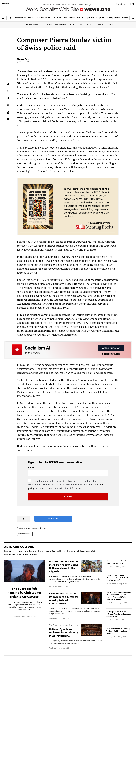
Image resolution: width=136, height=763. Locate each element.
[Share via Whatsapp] (7, 91)
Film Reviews (9, 551)
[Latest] (10, 19)
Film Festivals (9, 554)
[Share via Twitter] (7, 84)
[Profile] (133, 4)
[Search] (133, 19)
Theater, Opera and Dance (55, 551)
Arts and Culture (24, 534)
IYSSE (72, 24)
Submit (68, 496)
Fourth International (32, 24)
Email (31, 467)
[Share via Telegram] (7, 98)
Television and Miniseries (26, 551)
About (126, 4)
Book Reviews (22, 554)
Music (40, 551)
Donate (110, 24)
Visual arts (34, 554)
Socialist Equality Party (56, 24)
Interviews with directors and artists (81, 551)
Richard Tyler (23, 59)
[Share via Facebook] (7, 77)
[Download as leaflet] (7, 112)
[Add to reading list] (7, 119)
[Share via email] (7, 105)
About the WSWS (85, 24)
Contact (119, 4)
